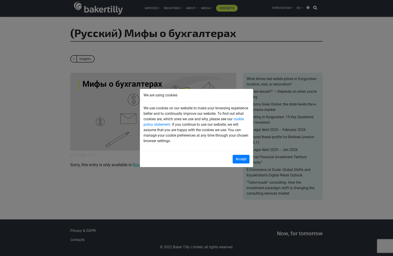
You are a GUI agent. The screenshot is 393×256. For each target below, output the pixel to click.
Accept (241, 159)
